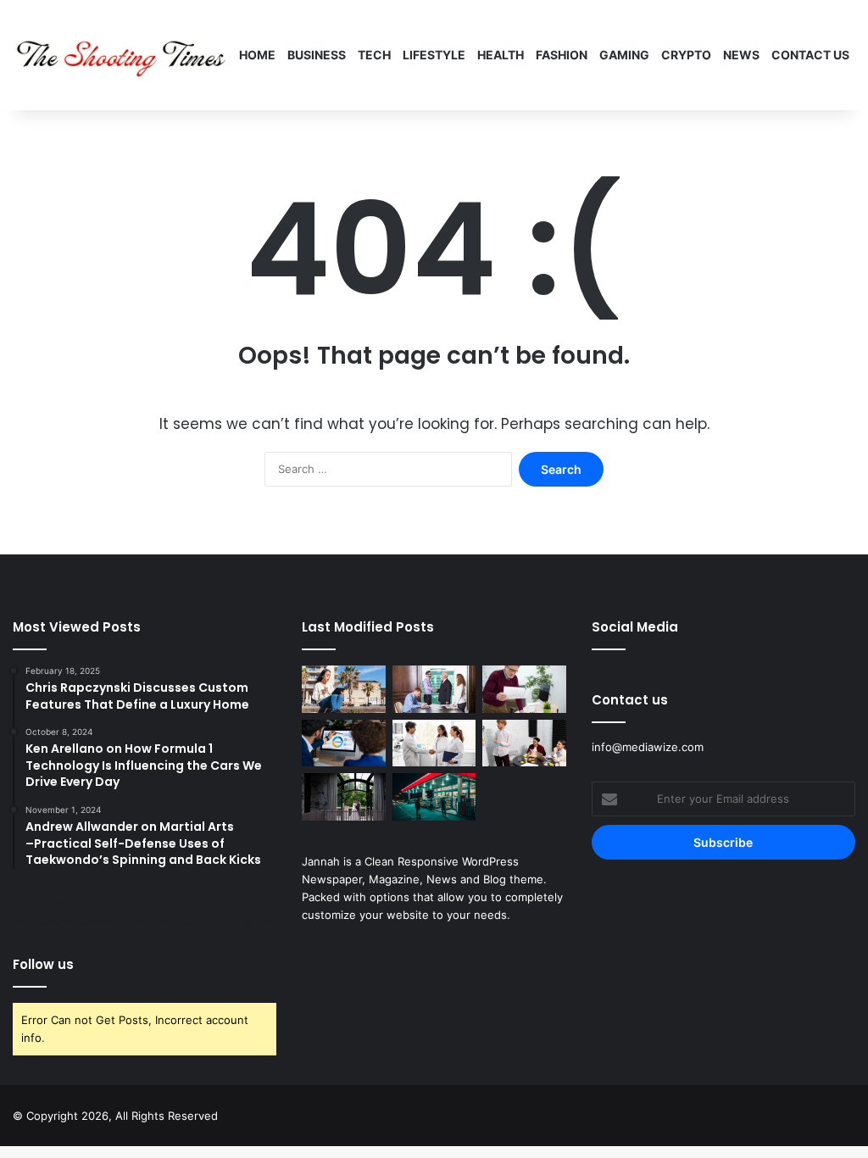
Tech (374, 54)
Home (257, 54)
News (741, 54)
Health (500, 54)
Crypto (686, 54)
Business (316, 54)
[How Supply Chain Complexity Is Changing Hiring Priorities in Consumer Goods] (434, 743)
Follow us (43, 964)
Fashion (561, 54)
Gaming (624, 54)
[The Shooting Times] (123, 55)
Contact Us (810, 54)
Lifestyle (434, 54)
